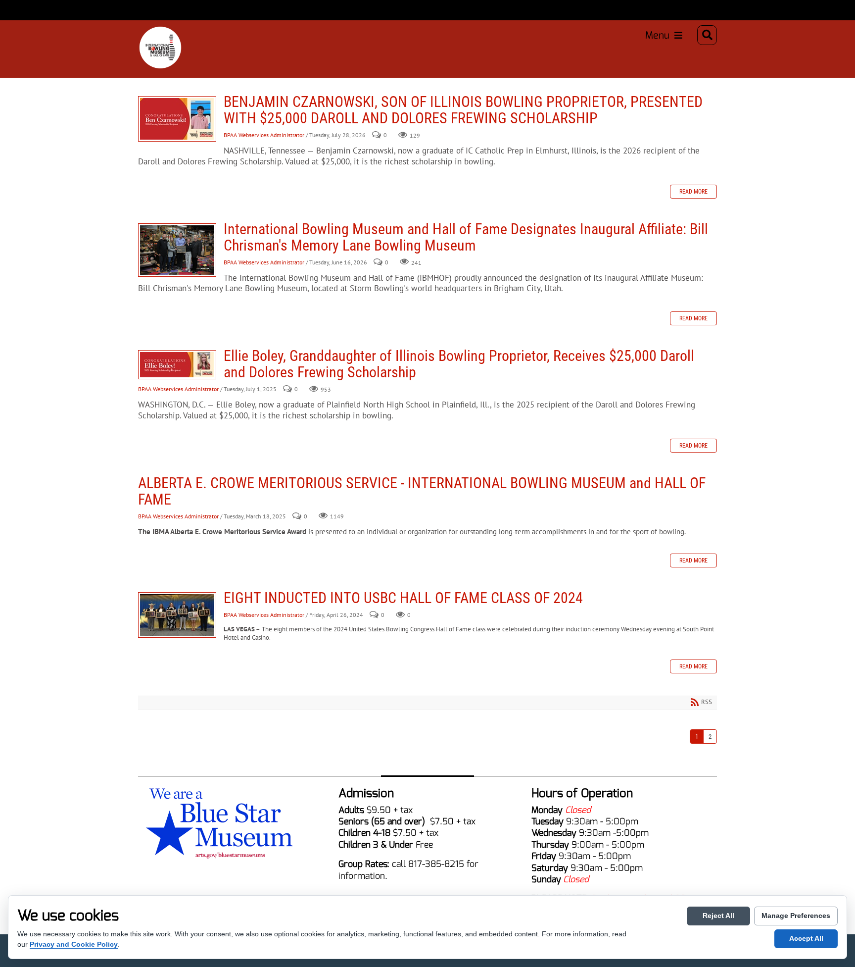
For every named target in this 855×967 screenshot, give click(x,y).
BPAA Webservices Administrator (264, 135)
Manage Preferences (795, 915)
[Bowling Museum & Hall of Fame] (150, 35)
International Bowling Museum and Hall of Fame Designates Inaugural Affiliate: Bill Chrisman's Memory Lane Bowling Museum (177, 250)
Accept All (806, 938)
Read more (693, 191)
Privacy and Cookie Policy (74, 944)
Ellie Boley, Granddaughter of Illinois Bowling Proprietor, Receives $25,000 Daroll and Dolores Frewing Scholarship (177, 365)
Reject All (718, 915)
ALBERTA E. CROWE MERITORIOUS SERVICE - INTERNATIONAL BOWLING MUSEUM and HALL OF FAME (422, 491)
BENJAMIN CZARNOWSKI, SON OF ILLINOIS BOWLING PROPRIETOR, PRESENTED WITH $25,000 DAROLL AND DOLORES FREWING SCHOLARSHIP (177, 119)
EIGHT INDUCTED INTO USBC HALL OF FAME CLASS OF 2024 (177, 615)
